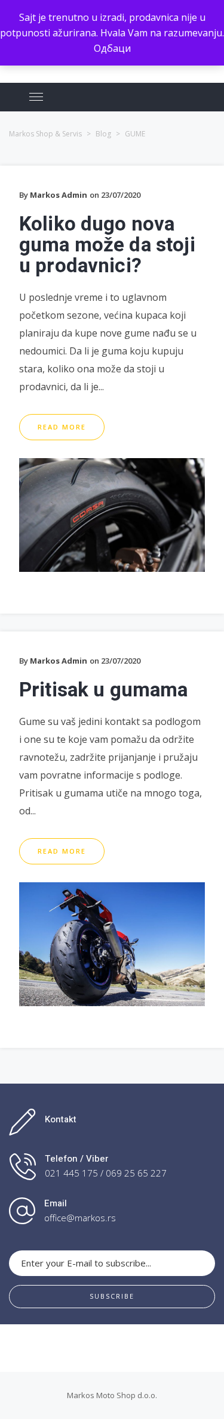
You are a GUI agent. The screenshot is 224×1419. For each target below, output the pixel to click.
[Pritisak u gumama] (112, 890)
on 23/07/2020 (115, 194)
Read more (62, 426)
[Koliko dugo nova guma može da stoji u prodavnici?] (112, 465)
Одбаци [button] (112, 48)
